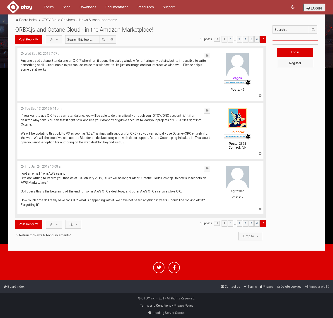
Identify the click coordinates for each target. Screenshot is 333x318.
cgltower (237, 191)
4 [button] (245, 39)
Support (169, 7)
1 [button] (231, 39)
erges (237, 78)
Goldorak (237, 132)
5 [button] (251, 39)
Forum (49, 7)
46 (242, 89)
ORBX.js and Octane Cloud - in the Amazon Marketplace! (84, 29)
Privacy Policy (183, 305)
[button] (217, 39)
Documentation (116, 7)
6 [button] (257, 39)
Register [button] (295, 63)
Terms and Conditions (155, 305)
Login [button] (295, 52)
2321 (242, 143)
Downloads (88, 7)
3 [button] (239, 39)
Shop (66, 7)
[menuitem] (293, 7)
